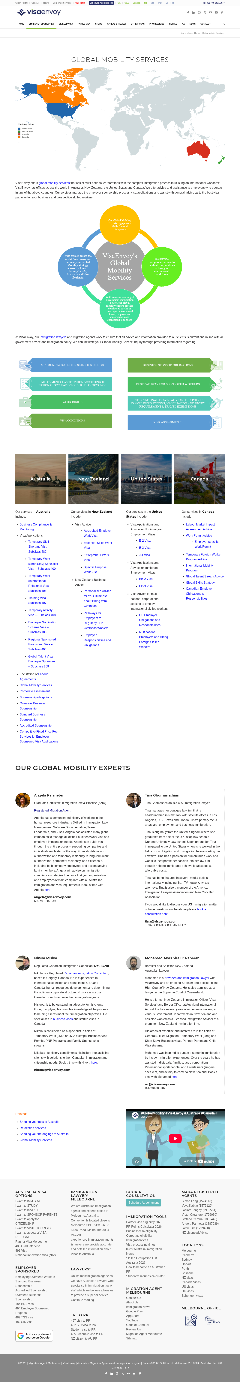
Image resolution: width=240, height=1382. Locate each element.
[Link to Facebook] (188, 12)
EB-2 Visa (146, 578)
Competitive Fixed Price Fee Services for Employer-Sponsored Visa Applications (39, 736)
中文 (160, 3)
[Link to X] (205, 12)
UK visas (188, 1291)
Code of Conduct (137, 1324)
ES (167, 3)
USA (126, 3)
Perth (185, 1268)
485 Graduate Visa (27, 1246)
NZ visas (188, 1277)
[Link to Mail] (210, 12)
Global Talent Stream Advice (205, 576)
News (46, 3)
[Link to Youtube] (216, 12)
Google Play (134, 1311)
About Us (132, 1302)
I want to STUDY (26, 1205)
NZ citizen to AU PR (84, 1338)
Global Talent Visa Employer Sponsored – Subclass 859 (42, 661)
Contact (35, 3)
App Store (133, 1315)
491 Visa (21, 1250)
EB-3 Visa (146, 586)
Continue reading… (84, 1300)
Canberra (188, 1255)
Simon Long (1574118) (197, 1201)
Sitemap (131, 1338)
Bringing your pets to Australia (39, 1121)
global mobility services (54, 183)
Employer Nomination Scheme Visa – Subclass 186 (42, 627)
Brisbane (188, 1273)
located (94, 1220)
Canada (136, 3)
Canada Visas (191, 1282)
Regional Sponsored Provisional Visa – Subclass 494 (42, 644)
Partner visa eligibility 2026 (144, 1222)
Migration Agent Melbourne (144, 1333)
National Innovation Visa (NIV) (35, 1255)
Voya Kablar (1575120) (197, 1205)
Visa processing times (140, 1244)
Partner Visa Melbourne (31, 1241)
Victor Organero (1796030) (199, 1214)
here (94, 1062)
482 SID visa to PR (83, 1325)
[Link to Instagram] (199, 12)
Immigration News (138, 1306)
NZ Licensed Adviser (195, 1232)
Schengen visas (192, 1295)
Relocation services (33, 1128)
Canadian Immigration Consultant (86, 973)
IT (173, 3)
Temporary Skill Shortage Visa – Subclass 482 (39, 546)
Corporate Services (62, 3)
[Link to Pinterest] (222, 12)
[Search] (222, 24)
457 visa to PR (80, 1320)
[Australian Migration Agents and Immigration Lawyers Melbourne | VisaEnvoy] (44, 12)
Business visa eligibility (141, 1231)
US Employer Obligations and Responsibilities (149, 620)
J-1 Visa (144, 555)
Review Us (133, 1329)
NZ (145, 3)
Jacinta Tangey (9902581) (199, 1210)
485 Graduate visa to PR (87, 1334)
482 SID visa (23, 1321)
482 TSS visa (24, 1317)
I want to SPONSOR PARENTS (36, 1214)
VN (152, 3)
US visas (188, 1286)
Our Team (80, 3)
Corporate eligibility (139, 1235)
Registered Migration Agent (52, 810)
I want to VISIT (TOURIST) (33, 1228)
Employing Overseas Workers (35, 1276)
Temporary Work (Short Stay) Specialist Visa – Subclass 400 (43, 563)
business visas (63, 1019)
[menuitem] (22, 3)
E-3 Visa (145, 547)
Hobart (186, 1264)
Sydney (187, 1259)
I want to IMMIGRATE (29, 1201)
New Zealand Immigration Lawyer (186, 978)
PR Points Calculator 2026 (144, 1226)
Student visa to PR (83, 1329)
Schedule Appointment (101, 3)
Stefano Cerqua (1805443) (199, 1219)
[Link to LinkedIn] (193, 12)
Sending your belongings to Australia (44, 1134)
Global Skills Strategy (200, 582)
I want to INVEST (26, 1210)
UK (119, 3)
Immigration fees (137, 1240)
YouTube (132, 1320)
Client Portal (21, 3)
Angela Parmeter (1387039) (200, 1223)
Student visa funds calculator (145, 1276)
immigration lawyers (53, 337)
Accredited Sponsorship (31, 1290)
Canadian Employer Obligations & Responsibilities (199, 593)
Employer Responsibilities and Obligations (97, 640)
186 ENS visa (24, 1303)
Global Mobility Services (36, 1140)
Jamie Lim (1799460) (196, 1228)
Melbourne (78, 1215)
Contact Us (133, 1297)
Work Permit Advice (199, 535)
